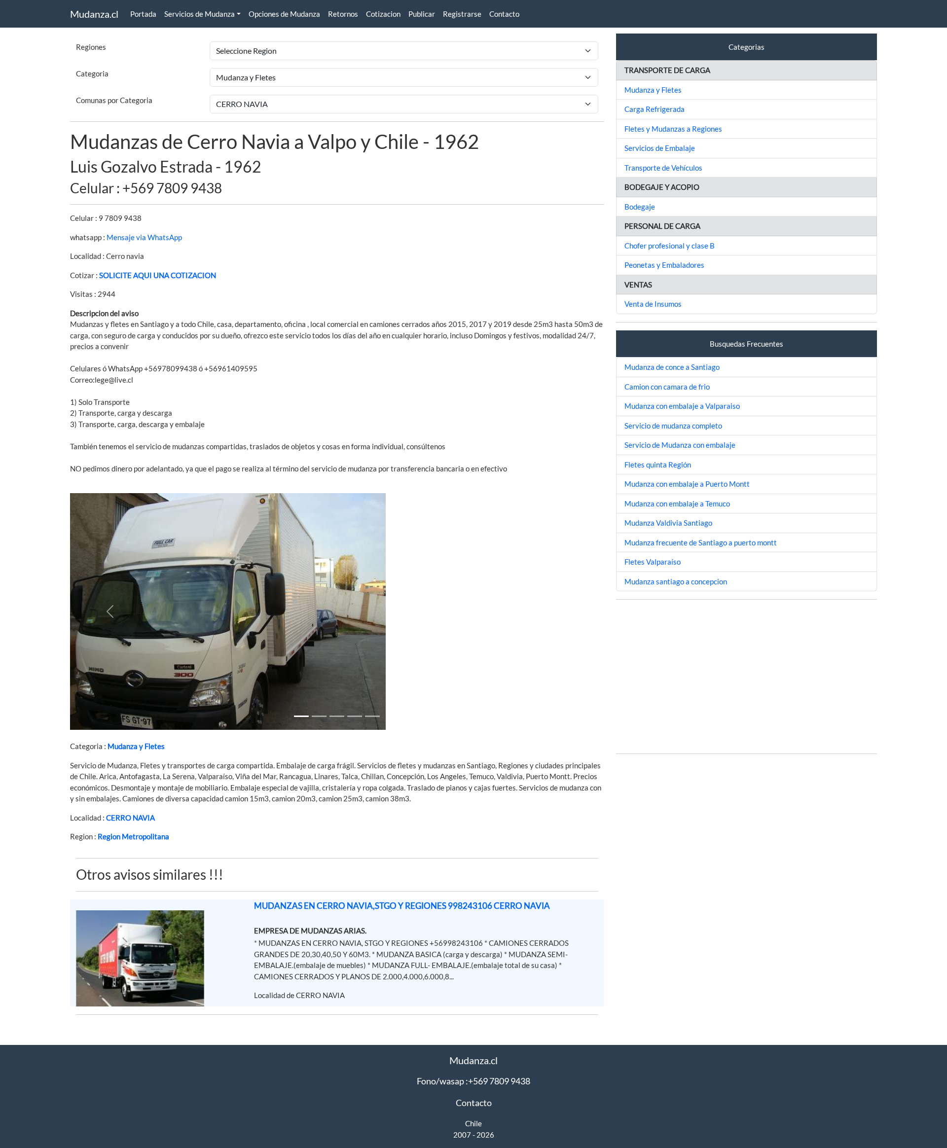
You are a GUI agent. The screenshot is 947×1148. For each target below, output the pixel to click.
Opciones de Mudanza (284, 13)
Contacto (504, 13)
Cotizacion (383, 13)
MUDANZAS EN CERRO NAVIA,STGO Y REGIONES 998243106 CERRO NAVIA (402, 905)
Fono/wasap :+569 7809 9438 (473, 1081)
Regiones (91, 46)
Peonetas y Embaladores (664, 264)
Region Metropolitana (133, 836)
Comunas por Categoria (114, 100)
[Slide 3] (354, 716)
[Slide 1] (301, 716)
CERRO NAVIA (130, 817)
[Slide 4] (372, 716)
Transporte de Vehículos (663, 167)
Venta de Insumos (653, 303)
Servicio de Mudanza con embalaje (679, 444)
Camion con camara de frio (667, 386)
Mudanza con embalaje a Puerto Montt (687, 483)
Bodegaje (639, 206)
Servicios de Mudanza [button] (199, 13)
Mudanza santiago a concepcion (675, 581)
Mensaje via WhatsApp (144, 237)
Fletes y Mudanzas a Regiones (673, 128)
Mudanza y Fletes (136, 746)
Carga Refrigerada (654, 109)
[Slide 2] (336, 716)
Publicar (421, 13)
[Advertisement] (746, 677)
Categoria (92, 73)
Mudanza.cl (94, 14)
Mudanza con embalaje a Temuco (677, 503)
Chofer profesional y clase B (669, 245)
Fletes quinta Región (657, 464)
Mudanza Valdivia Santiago (668, 522)
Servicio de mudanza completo (673, 425)
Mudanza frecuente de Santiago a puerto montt (700, 542)
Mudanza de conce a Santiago (672, 366)
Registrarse (462, 13)
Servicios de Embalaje (659, 148)
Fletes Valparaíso (652, 561)
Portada (143, 13)
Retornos (343, 13)
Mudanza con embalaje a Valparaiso (682, 405)
